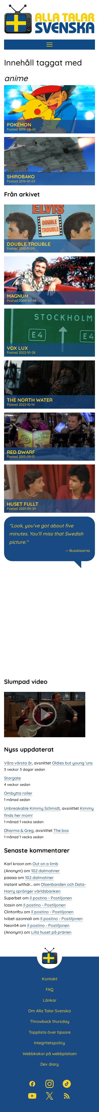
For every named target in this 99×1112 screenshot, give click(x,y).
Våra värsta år (18, 762)
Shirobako (21, 177)
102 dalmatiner (45, 870)
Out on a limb (45, 863)
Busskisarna (79, 550)
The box (61, 830)
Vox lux (17, 348)
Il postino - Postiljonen (51, 897)
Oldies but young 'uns (72, 762)
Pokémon (19, 125)
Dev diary (49, 1064)
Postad (21, 129)
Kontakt (49, 978)
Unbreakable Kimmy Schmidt (32, 808)
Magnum (17, 296)
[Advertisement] (49, 622)
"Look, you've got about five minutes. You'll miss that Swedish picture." (46, 534)
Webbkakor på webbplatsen (50, 1053)
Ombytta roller (18, 793)
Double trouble (29, 244)
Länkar (49, 1000)
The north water (30, 400)
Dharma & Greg (19, 830)
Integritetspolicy (49, 1042)
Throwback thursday (49, 1021)
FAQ (49, 989)
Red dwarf (21, 452)
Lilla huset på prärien (51, 932)
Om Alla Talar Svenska (49, 1010)
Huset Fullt (22, 504)
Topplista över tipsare (50, 1032)
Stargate (12, 778)
